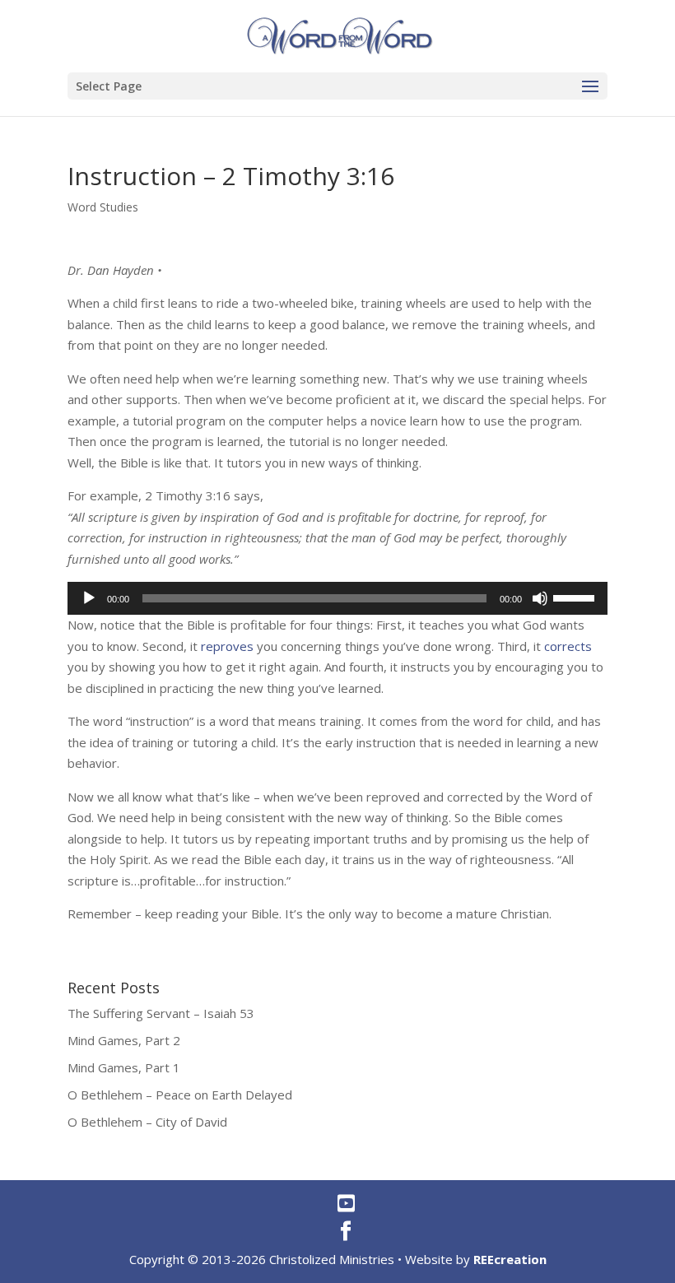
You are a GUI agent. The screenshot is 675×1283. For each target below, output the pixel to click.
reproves (227, 646)
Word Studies (103, 207)
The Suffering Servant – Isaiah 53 (161, 1013)
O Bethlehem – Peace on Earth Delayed (180, 1094)
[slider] (576, 596)
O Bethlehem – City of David (147, 1121)
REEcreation (510, 1259)
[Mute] (540, 598)
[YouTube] (346, 1203)
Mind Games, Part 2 (124, 1040)
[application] (338, 598)
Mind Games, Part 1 (124, 1067)
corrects (568, 646)
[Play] (89, 598)
